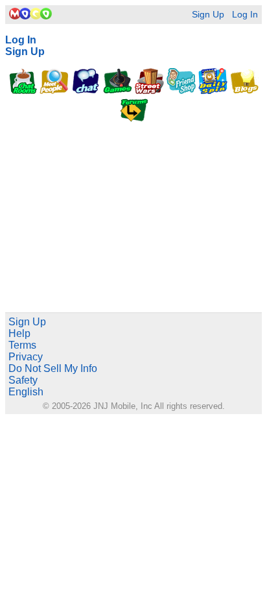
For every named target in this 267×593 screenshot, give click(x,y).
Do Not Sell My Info (52, 368)
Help (19, 333)
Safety (23, 380)
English (25, 391)
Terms (22, 345)
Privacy (25, 356)
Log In (245, 14)
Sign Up (208, 14)
